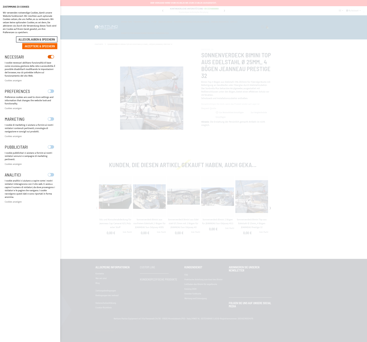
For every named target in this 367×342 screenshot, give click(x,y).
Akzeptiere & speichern (40, 46)
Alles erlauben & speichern (36, 39)
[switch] (51, 56)
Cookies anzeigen (13, 81)
